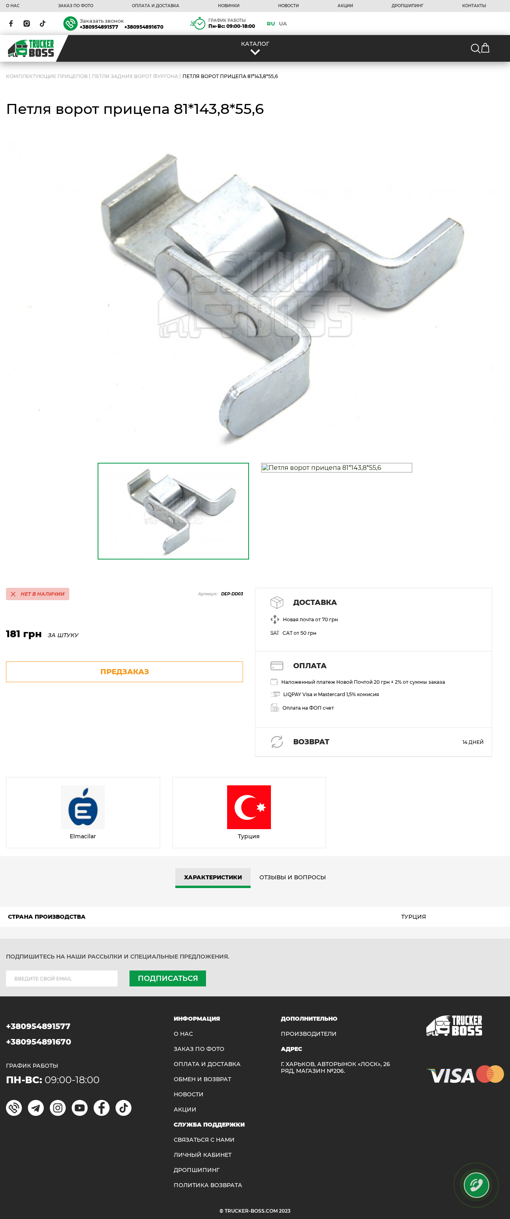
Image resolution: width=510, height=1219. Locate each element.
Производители (309, 1034)
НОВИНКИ (228, 6)
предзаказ (124, 671)
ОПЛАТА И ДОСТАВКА (155, 6)
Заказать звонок (102, 21)
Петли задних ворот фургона (135, 76)
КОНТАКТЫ (474, 6)
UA (283, 23)
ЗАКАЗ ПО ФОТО (75, 6)
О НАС (13, 6)
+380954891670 (143, 27)
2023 (284, 1211)
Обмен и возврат (202, 1079)
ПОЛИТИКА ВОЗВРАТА (208, 1185)
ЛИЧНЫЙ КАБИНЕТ (202, 1155)
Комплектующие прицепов (47, 76)
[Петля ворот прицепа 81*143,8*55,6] (255, 295)
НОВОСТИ (288, 6)
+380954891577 (99, 27)
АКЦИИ (345, 6)
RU (271, 23)
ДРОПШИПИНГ (408, 6)
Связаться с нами (204, 1140)
